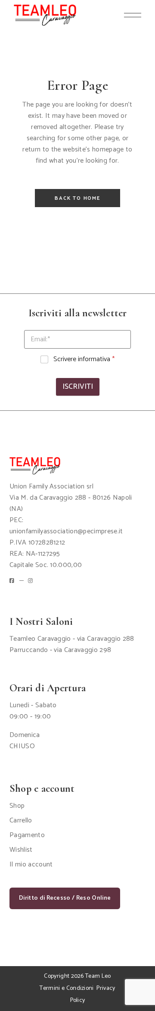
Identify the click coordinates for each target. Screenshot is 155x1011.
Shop (17, 806)
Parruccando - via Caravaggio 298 (60, 650)
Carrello (20, 820)
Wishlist (21, 850)
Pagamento (27, 835)
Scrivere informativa (84, 359)
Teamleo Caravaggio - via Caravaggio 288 (71, 639)
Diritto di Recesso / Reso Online (65, 898)
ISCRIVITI (77, 387)
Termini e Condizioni (66, 988)
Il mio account (31, 864)
